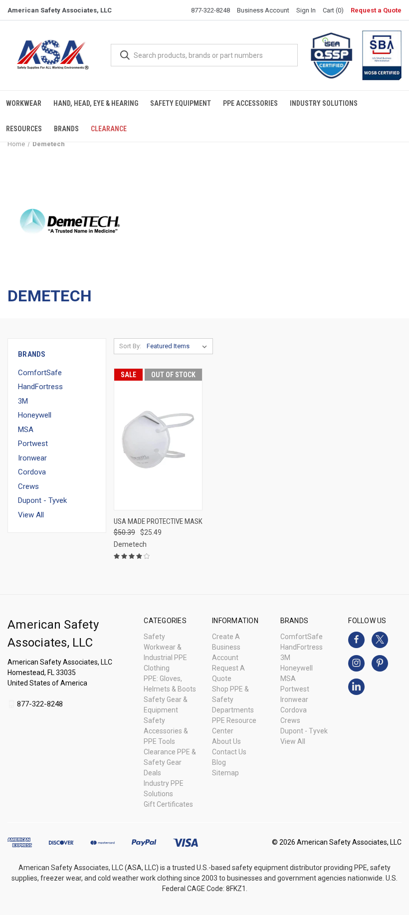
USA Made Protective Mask (158, 521)
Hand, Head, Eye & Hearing (95, 103)
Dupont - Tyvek (42, 500)
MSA (25, 429)
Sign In (306, 10)
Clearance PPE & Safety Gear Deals (170, 762)
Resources (24, 129)
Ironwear (32, 458)
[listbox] (178, 346)
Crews (28, 486)
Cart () (333, 10)
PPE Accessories (250, 103)
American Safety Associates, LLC (59, 10)
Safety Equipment (180, 103)
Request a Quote (376, 10)
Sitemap (225, 773)
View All (31, 514)
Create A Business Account (226, 647)
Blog (219, 762)
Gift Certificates (168, 804)
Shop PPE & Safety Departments (233, 699)
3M (23, 401)
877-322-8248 (210, 10)
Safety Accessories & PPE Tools (166, 730)
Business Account (263, 10)
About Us (226, 741)
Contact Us (229, 752)
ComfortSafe (40, 372)
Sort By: (130, 346)
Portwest (33, 443)
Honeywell (34, 415)
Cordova (32, 471)
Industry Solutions (324, 103)
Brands (66, 129)
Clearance (109, 129)
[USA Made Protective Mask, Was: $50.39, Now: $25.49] (158, 439)
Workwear (23, 103)
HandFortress (40, 386)
